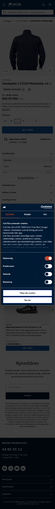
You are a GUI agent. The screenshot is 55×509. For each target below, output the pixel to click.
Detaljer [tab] (27, 214)
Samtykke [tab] (10, 214)
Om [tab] (45, 214)
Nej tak (27, 300)
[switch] (48, 266)
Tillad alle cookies (27, 293)
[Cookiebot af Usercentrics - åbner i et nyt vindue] (41, 207)
